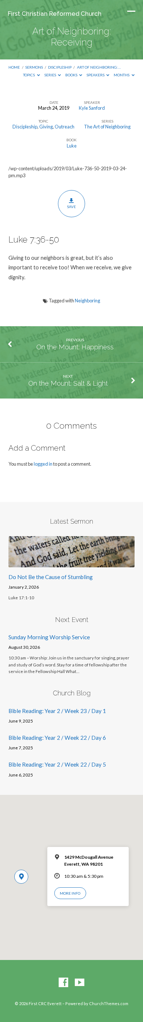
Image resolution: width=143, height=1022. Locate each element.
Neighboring (87, 300)
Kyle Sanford (92, 108)
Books (71, 75)
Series (50, 75)
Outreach (64, 127)
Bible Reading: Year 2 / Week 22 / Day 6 (57, 737)
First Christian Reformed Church (55, 13)
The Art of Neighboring (107, 127)
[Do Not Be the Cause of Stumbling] (71, 563)
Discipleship (60, 67)
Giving (46, 127)
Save (71, 206)
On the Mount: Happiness (75, 347)
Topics (29, 75)
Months (122, 75)
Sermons (34, 67)
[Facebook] (63, 983)
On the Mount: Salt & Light (68, 383)
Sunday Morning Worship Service (49, 637)
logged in (43, 464)
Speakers (96, 75)
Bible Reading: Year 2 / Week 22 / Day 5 (57, 764)
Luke (72, 146)
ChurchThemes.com (108, 1003)
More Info (70, 893)
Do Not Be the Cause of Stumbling (50, 577)
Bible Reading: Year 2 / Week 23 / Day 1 (57, 711)
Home (14, 67)
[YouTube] (79, 983)
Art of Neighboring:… (99, 67)
